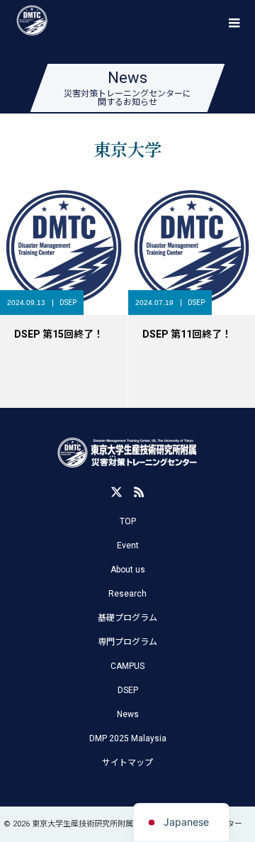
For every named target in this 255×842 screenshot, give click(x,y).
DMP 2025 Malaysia (127, 738)
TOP (128, 521)
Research (127, 594)
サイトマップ (127, 763)
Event (128, 545)
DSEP (68, 302)
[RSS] (139, 491)
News (128, 714)
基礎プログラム (127, 618)
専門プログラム (127, 642)
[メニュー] (233, 21)
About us (127, 570)
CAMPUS (127, 666)
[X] (116, 491)
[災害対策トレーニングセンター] (127, 453)
